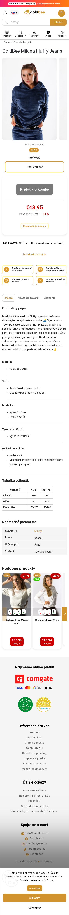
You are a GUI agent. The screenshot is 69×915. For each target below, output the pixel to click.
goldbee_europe (37, 843)
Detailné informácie (34, 254)
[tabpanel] (16, 611)
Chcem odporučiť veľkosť (47, 243)
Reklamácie (34, 737)
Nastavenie (34, 888)
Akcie (48, 36)
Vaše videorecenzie (34, 768)
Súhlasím (34, 898)
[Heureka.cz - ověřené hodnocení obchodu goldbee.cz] (42, 703)
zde (50, 880)
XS (10, 611)
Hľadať (58, 22)
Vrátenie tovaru (34, 742)
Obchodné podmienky (34, 806)
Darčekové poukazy (34, 753)
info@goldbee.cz (37, 833)
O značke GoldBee (34, 790)
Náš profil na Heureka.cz (34, 795)
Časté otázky (34, 747)
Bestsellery (20, 36)
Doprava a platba (34, 758)
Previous (5, 614)
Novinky (34, 36)
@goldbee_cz (36, 848)
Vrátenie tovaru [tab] (28, 298)
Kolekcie (62, 36)
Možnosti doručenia (34, 226)
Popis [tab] (9, 298)
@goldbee (36, 853)
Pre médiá (34, 800)
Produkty (7, 36)
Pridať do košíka (34, 189)
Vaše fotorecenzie (34, 763)
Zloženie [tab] (50, 298)
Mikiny (38, 531)
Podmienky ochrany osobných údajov (34, 811)
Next (65, 614)
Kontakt (35, 732)
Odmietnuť (34, 908)
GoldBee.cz (37, 838)
